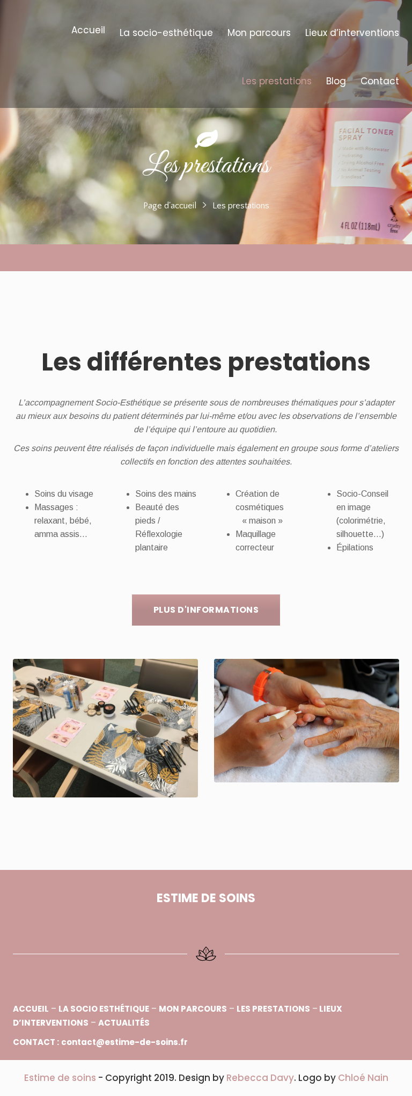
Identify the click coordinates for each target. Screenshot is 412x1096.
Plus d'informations (206, 610)
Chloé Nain (363, 1077)
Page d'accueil (169, 206)
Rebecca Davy (260, 1077)
